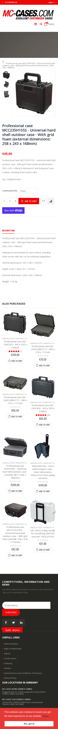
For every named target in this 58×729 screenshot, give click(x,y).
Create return (10, 658)
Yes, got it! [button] (29, 723)
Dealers (7, 668)
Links (50, 2)
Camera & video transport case (15, 339)
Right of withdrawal (12, 648)
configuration (9, 190)
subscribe (11, 612)
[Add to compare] (51, 201)
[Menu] (35, 24)
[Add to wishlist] (43, 201)
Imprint (7, 653)
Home (3, 61)
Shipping (8, 663)
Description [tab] (8, 230)
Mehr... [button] (46, 716)
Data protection (11, 643)
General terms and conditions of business (23, 673)
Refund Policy (10, 678)
